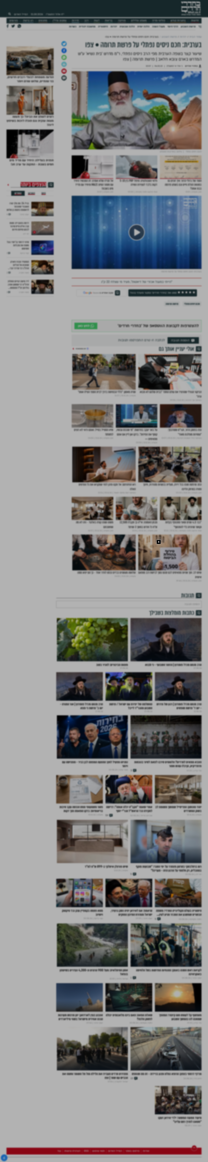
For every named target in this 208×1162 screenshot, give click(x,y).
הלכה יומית (143, 26)
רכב (86, 20)
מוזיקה (122, 20)
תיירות (75, 20)
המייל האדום (21, 14)
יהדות (113, 26)
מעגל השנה (158, 26)
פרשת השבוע (188, 26)
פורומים (13, 20)
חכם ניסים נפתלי (192, 338)
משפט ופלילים (139, 20)
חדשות (195, 20)
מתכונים (43, 20)
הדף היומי (172, 26)
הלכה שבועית (127, 26)
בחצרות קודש (178, 20)
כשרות (72, 26)
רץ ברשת (28, 20)
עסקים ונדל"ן (59, 20)
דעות (96, 20)
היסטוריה (103, 26)
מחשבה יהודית (87, 26)
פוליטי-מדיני (158, 20)
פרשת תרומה (172, 338)
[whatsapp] (64, 91)
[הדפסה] (64, 98)
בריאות (108, 20)
